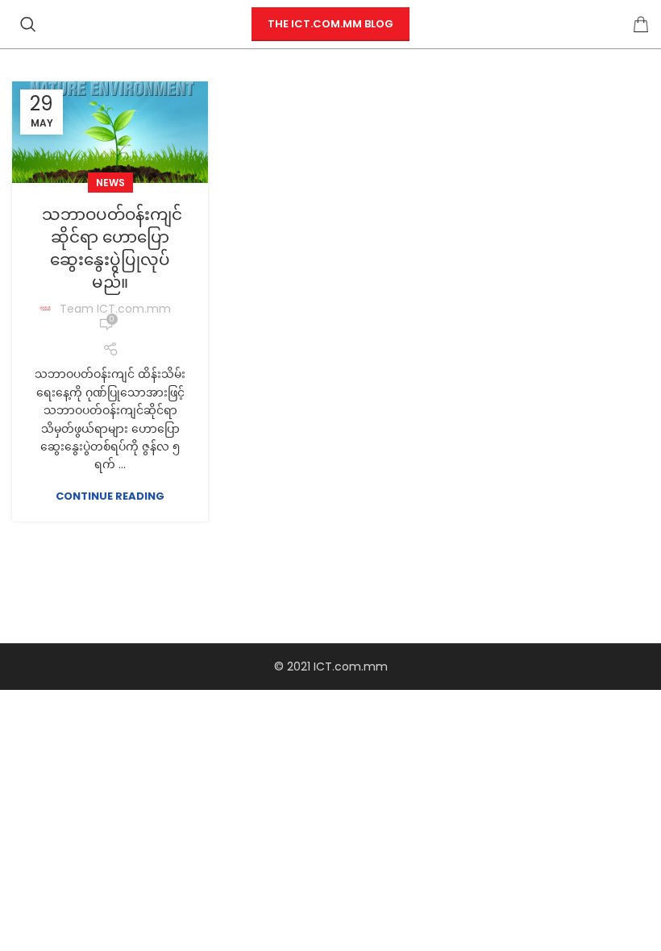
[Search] (28, 24)
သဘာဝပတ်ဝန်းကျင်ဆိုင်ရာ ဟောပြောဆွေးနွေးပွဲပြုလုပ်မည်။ (110, 248)
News (110, 182)
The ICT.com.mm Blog (330, 23)
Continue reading (110, 496)
